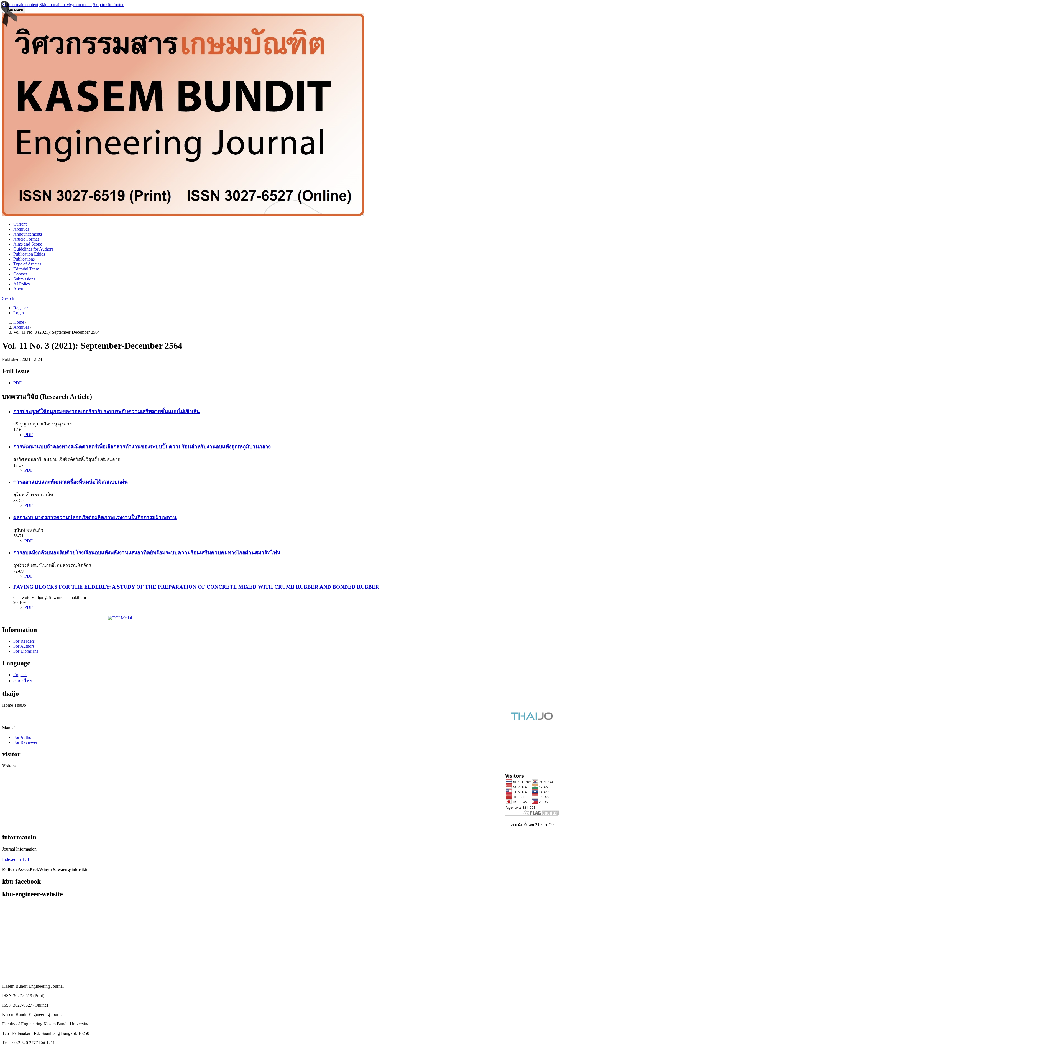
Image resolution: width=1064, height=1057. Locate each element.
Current (20, 224)
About (18, 289)
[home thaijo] (532, 718)
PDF (17, 383)
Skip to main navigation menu (65, 4)
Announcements (27, 234)
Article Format (26, 239)
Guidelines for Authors (33, 249)
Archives (21, 229)
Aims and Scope (27, 244)
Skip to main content (20, 4)
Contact (20, 274)
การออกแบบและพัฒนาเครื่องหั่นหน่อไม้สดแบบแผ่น (70, 482)
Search (8, 298)
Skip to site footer (108, 4)
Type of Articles (27, 264)
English (20, 674)
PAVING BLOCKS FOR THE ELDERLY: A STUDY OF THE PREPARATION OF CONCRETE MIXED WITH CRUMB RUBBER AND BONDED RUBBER (196, 587)
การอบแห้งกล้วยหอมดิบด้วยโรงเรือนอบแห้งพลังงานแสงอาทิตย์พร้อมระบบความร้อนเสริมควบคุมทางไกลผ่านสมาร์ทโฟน (146, 552)
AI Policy (21, 284)
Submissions (24, 279)
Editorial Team (26, 269)
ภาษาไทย (22, 680)
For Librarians (25, 651)
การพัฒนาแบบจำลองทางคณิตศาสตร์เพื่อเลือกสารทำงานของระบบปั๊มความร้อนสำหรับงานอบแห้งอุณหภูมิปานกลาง (142, 447)
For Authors (23, 646)
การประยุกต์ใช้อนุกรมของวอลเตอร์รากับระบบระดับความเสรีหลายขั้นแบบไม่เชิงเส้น (106, 411)
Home (19, 322)
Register (20, 307)
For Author (23, 737)
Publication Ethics (29, 254)
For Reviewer (25, 742)
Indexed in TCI (15, 859)
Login (18, 312)
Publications (24, 259)
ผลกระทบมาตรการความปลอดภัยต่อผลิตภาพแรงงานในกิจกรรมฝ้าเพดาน (95, 517)
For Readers (24, 641)
